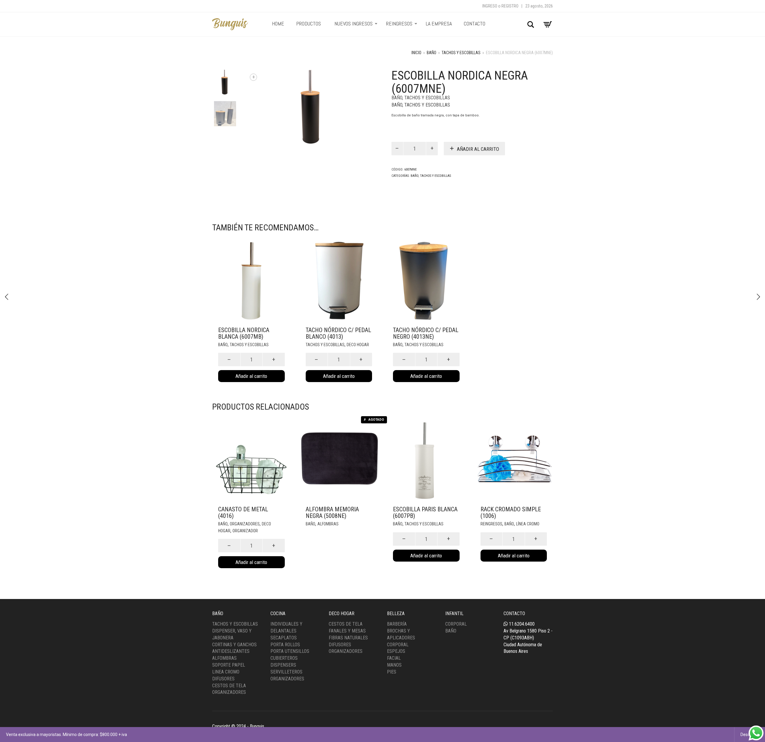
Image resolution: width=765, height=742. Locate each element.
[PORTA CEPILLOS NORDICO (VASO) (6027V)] (6, 296)
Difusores (223, 679)
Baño (431, 52)
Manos (394, 665)
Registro (509, 6)
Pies (391, 672)
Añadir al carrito (478, 149)
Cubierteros (284, 658)
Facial (394, 658)
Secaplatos (283, 638)
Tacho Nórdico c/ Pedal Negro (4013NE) (425, 333)
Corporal (397, 644)
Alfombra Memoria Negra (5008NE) (332, 512)
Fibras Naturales (348, 638)
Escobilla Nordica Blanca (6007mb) (243, 333)
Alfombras (328, 523)
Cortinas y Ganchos (234, 644)
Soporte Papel (228, 665)
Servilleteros (286, 672)
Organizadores (245, 523)
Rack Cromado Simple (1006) (511, 512)
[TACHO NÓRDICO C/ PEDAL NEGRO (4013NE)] (758, 296)
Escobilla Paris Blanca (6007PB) (425, 512)
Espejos (396, 651)
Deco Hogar (358, 344)
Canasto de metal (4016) (243, 512)
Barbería (397, 624)
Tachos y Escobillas (461, 52)
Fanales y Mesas (347, 631)
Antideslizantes (231, 651)
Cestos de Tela (229, 685)
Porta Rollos (285, 644)
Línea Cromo (527, 523)
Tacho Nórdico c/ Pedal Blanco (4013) (338, 333)
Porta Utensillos (289, 651)
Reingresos (491, 523)
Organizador (245, 530)
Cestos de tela (345, 624)
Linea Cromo (225, 672)
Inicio (416, 52)
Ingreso (489, 6)
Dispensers (283, 665)
